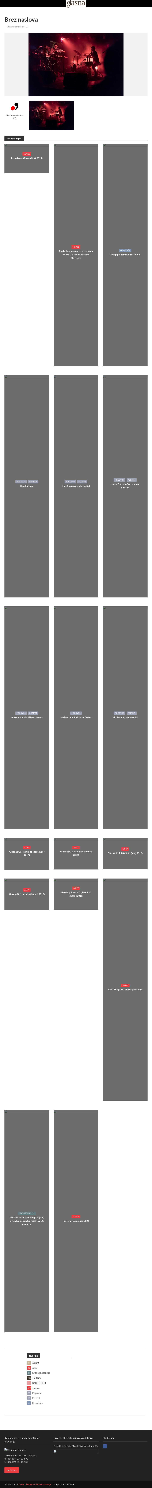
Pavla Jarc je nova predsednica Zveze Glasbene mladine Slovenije (76, 254)
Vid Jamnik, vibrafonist (125, 717)
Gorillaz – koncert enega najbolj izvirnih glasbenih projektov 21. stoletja (27, 1221)
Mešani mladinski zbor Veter (76, 717)
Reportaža (125, 250)
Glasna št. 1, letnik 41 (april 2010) (27, 894)
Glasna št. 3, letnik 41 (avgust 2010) (76, 853)
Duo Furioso (27, 485)
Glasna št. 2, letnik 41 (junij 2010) (125, 853)
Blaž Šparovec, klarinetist (76, 485)
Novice (27, 154)
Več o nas (12, 1470)
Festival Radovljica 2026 (76, 1220)
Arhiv (26, 847)
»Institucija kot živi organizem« (125, 989)
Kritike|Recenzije (26, 1213)
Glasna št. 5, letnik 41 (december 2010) (27, 853)
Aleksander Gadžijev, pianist (26, 717)
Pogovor (21, 481)
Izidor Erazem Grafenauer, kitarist (125, 486)
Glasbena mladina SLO (17, 26)
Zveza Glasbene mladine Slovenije (34, 1484)
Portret (33, 481)
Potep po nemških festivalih (125, 254)
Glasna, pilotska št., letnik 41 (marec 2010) (76, 894)
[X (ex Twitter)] (110, 1446)
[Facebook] (105, 1446)
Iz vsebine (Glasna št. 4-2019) (27, 158)
